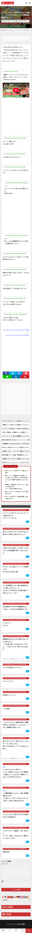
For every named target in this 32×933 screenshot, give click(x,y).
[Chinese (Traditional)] (11, 897)
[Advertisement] (16, 38)
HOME (4, 30)
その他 (18, 21)
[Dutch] (24, 897)
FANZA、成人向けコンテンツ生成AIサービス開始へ (16, 447)
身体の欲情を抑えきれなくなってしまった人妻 (16, 440)
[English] (5, 897)
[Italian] (27, 897)
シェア (9, 931)
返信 (27, 521)
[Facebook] (6, 373)
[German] (17, 897)
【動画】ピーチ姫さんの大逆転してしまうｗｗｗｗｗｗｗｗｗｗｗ (16, 424)
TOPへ (28, 931)
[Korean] (14, 897)
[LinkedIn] (16, 376)
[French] (20, 897)
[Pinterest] (24, 376)
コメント (4, 863)
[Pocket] (26, 373)
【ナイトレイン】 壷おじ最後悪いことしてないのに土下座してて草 (16, 436)
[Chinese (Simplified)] (8, 897)
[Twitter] (12, 373)
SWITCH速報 (21, 924)
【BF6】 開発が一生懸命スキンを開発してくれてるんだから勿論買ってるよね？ (16, 432)
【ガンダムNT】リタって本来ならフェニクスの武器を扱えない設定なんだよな (16, 421)
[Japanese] (2, 897)
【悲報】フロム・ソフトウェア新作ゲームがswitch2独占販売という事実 (16, 451)
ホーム (3, 931)
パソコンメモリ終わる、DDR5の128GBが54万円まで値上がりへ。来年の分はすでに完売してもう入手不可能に (16, 428)
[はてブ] (19, 373)
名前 (2, 881)
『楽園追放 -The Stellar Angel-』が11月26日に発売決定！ (16, 443)
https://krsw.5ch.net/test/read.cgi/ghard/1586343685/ (17, 335)
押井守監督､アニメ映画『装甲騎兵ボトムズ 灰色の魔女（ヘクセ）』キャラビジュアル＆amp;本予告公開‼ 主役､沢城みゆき (16, 455)
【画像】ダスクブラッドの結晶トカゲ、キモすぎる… (16, 459)
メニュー (16, 931)
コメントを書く (22, 931)
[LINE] (7, 376)
